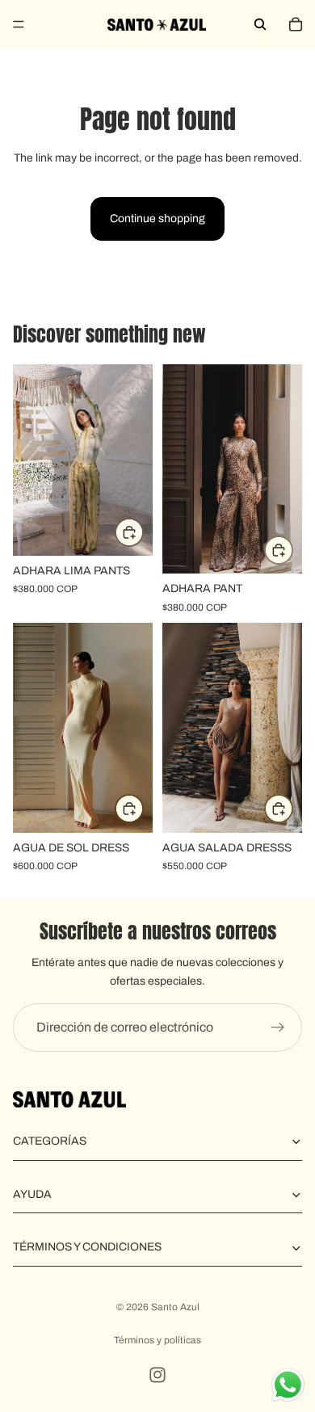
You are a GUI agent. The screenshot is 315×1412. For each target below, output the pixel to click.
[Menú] (18, 24)
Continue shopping (157, 218)
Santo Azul (175, 1307)
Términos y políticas (157, 1340)
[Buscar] (260, 24)
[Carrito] (295, 24)
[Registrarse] (278, 1027)
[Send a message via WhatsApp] (288, 1385)
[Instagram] (157, 1375)
